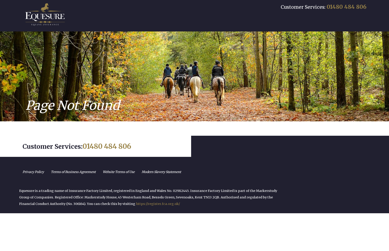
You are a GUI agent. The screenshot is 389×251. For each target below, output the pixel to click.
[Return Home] (45, 14)
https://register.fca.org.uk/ (158, 204)
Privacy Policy (33, 172)
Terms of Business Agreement (73, 172)
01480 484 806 (346, 6)
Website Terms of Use (119, 172)
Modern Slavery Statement (161, 172)
